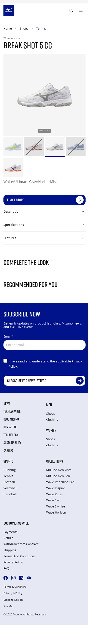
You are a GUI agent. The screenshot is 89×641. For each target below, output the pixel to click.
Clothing (52, 420)
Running (9, 470)
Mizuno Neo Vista (59, 470)
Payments (10, 532)
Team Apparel (12, 411)
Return (8, 538)
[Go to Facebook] (5, 578)
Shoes (24, 28)
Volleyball (10, 488)
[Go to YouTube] (29, 578)
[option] (13, 146)
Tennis (41, 28)
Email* (8, 336)
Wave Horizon (56, 512)
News (6, 403)
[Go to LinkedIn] (21, 578)
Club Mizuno (11, 419)
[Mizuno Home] (8, 10)
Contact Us (10, 427)
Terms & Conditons (15, 586)
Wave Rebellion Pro (60, 482)
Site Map (8, 606)
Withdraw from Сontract (20, 544)
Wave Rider (54, 494)
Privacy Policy (13, 562)
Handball (10, 494)
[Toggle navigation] (80, 10)
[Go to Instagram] (13, 578)
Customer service (16, 523)
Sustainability (12, 442)
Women (51, 430)
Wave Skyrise (55, 506)
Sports (8, 461)
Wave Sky (53, 500)
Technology (10, 435)
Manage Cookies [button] (13, 599)
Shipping (9, 550)
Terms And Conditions (19, 556)
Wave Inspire (55, 488)
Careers (8, 450)
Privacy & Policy (12, 593)
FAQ (6, 568)
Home (7, 28)
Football (9, 482)
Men (49, 404)
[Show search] (71, 10)
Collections (54, 461)
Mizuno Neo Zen (58, 476)
